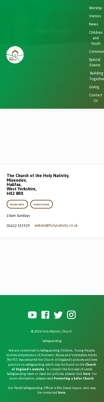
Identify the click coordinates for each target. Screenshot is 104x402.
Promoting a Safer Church (74, 378)
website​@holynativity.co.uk (56, 225)
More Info (17, 204)
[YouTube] (32, 315)
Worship (95, 8)
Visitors (95, 16)
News (93, 24)
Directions (41, 204)
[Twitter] (58, 315)
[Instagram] (71, 315)
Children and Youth (96, 38)
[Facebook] (45, 315)
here (86, 373)
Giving (94, 87)
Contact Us (95, 98)
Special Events (95, 62)
